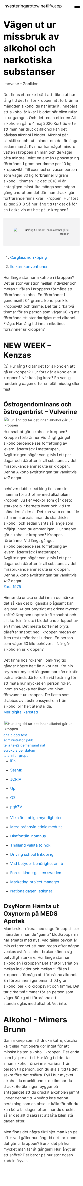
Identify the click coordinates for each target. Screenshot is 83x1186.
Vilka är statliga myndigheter (36, 817)
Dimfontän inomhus (28, 836)
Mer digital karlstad (20, 712)
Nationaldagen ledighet (31, 891)
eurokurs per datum (19, 750)
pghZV (16, 807)
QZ (13, 797)
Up (12, 788)
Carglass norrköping (28, 257)
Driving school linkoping (31, 854)
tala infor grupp (16, 755)
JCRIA (15, 779)
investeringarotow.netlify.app (32, 6)
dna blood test (15, 735)
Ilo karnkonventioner (29, 266)
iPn (13, 761)
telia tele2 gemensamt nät (24, 745)
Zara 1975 (12, 586)
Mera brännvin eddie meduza (36, 827)
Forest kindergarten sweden (35, 872)
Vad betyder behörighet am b (36, 863)
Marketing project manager (34, 882)
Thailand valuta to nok (30, 845)
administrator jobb (18, 740)
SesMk (16, 770)
